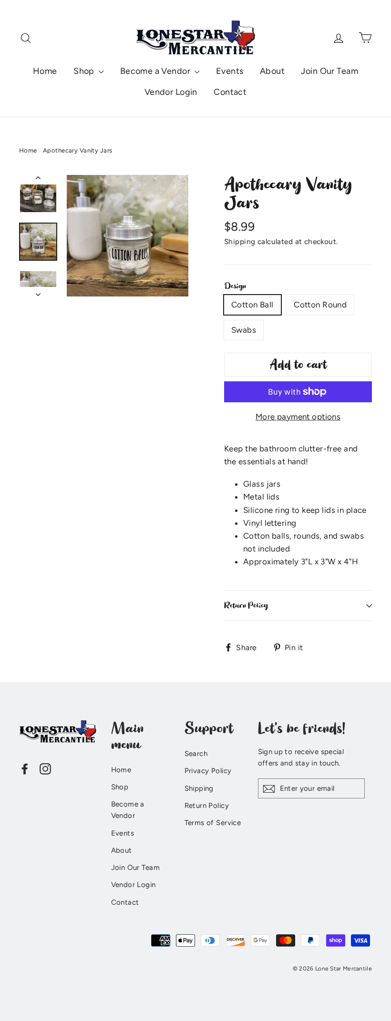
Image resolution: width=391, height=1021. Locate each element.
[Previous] (38, 179)
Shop (84, 71)
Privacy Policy (208, 770)
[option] (127, 235)
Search (196, 753)
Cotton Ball (252, 304)
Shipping (239, 241)
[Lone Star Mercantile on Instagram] (45, 768)
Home (45, 71)
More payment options (298, 416)
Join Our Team (329, 71)
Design (235, 286)
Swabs (243, 330)
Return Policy (246, 605)
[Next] (38, 291)
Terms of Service (213, 822)
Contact (230, 92)
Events (230, 71)
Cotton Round (320, 304)
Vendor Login (170, 92)
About (272, 71)
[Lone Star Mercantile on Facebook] (25, 768)
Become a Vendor (156, 71)
